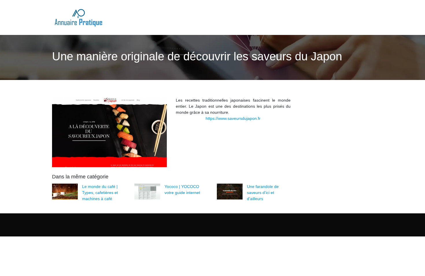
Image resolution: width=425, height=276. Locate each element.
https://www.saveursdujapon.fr (233, 118)
